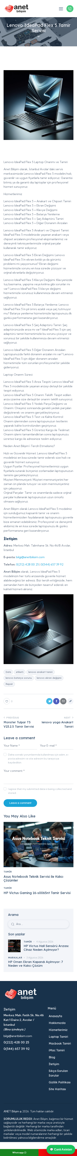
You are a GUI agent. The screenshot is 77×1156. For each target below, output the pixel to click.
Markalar (15, 957)
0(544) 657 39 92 (52, 564)
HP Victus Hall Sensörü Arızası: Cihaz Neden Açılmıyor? (46, 947)
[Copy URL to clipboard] (70, 701)
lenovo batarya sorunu (19, 677)
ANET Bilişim (11, 1111)
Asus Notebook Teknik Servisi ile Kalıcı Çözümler (33, 878)
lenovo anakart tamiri (40, 672)
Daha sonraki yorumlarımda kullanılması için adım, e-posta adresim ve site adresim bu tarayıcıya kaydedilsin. (38, 758)
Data (8, 672)
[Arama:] (38, 924)
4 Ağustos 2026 (44, 941)
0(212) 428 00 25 (27, 564)
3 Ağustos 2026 (35, 957)
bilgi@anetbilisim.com (30, 557)
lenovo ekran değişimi (49, 677)
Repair (9, 684)
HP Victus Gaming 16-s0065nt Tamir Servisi (37, 893)
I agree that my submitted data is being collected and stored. (40, 791)
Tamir (8, 871)
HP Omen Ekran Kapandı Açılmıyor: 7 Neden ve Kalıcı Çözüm (35, 963)
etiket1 (19, 672)
